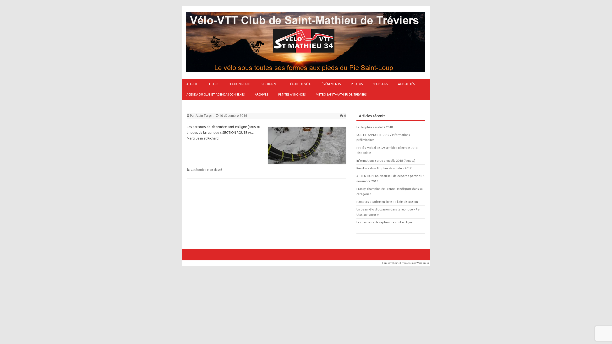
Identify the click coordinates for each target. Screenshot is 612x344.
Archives (261, 94)
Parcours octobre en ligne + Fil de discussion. (387, 201)
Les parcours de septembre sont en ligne (384, 222)
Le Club (213, 84)
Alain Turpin (204, 116)
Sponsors (380, 84)
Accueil (191, 84)
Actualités (406, 84)
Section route (240, 84)
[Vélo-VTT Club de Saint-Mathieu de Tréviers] (305, 71)
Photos (357, 84)
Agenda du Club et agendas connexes (215, 94)
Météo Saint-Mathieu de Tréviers (341, 94)
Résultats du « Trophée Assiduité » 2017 (383, 168)
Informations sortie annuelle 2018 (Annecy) (385, 160)
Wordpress (422, 263)
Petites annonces (292, 94)
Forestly (387, 263)
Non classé (214, 169)
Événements (331, 84)
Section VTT (271, 84)
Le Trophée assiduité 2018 (374, 127)
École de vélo (300, 84)
